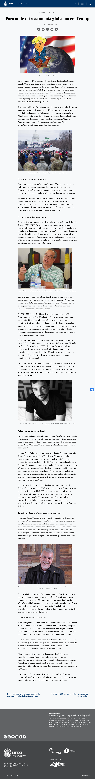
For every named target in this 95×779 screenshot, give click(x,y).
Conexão (42, 12)
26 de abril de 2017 (50, 24)
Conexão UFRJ (13, 775)
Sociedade (52, 12)
